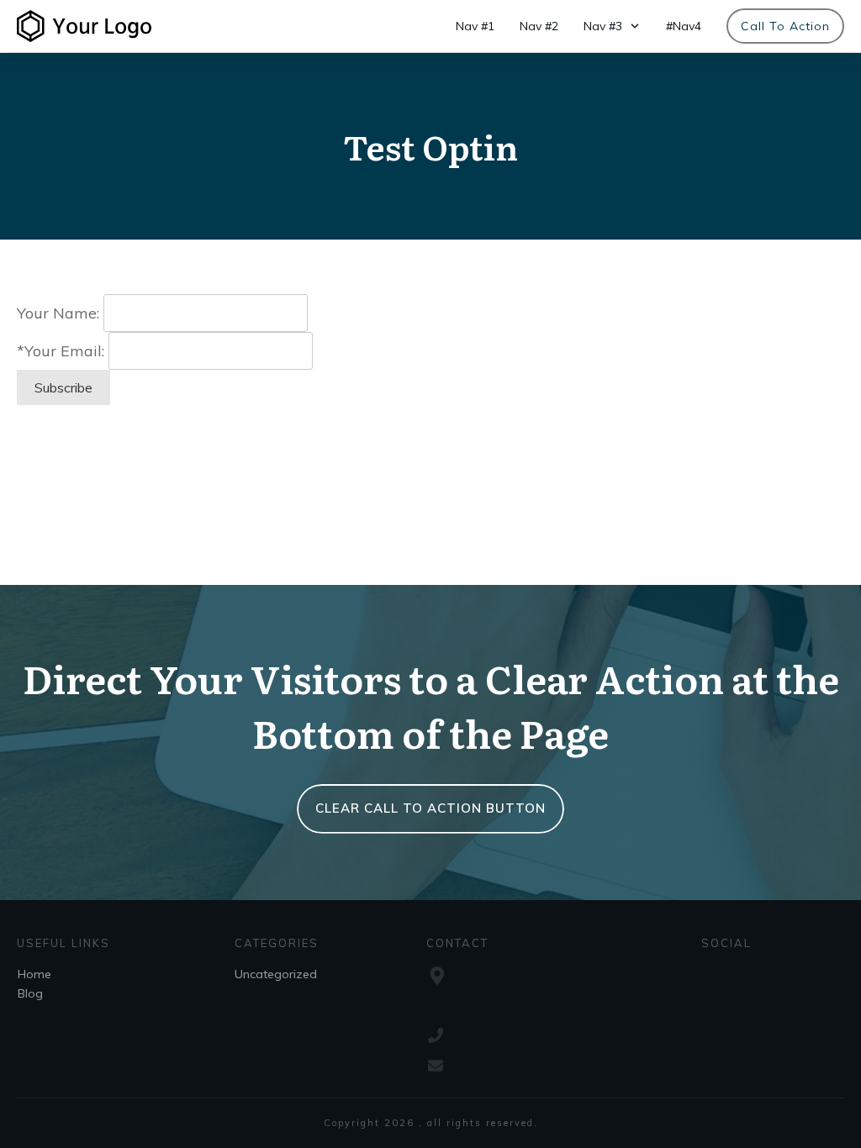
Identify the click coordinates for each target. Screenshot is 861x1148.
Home (34, 974)
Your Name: (58, 313)
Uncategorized (276, 974)
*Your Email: (60, 351)
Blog (30, 993)
